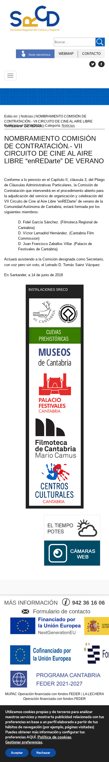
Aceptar (17, 752)
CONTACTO (91, 54)
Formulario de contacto (61, 611)
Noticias (68, 126)
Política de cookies (54, 737)
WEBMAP (66, 54)
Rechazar (43, 752)
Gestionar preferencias (23, 742)
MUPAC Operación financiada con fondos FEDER (42, 694)
